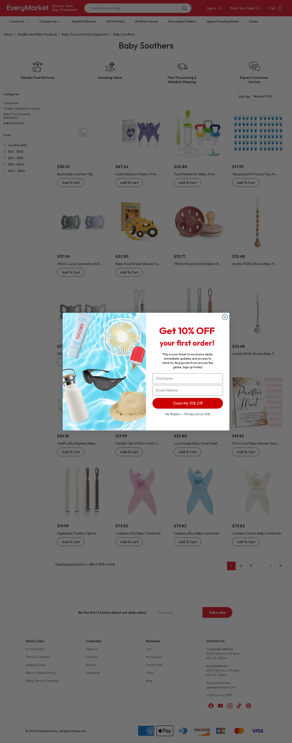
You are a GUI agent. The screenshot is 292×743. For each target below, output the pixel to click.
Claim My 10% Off (188, 403)
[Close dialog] (225, 317)
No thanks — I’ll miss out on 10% (187, 414)
